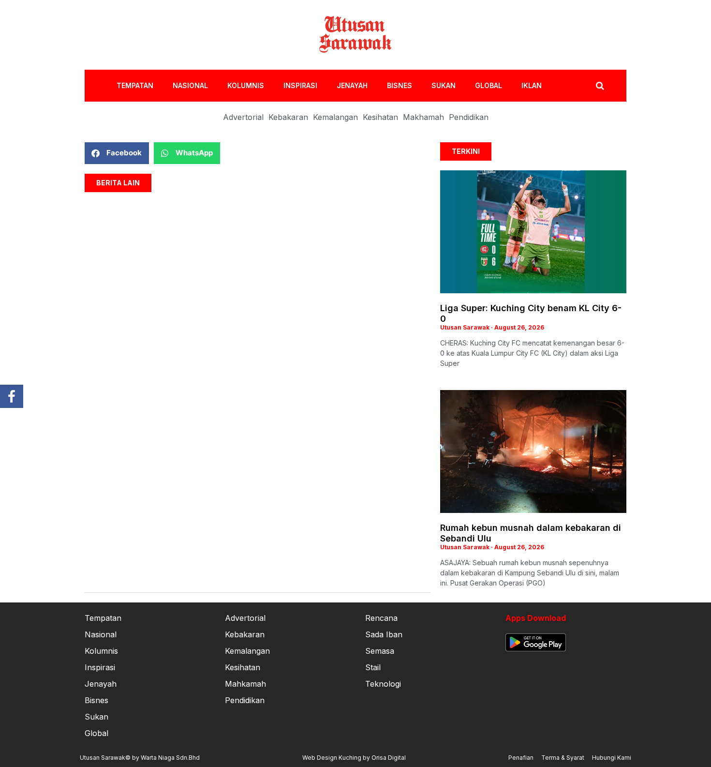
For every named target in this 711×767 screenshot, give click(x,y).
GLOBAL (488, 85)
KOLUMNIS (245, 85)
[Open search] (600, 85)
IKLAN (531, 85)
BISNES (399, 85)
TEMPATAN (135, 85)
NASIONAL (190, 85)
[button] (117, 153)
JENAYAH (352, 85)
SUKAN (443, 85)
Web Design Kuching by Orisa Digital (354, 757)
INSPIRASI (300, 85)
